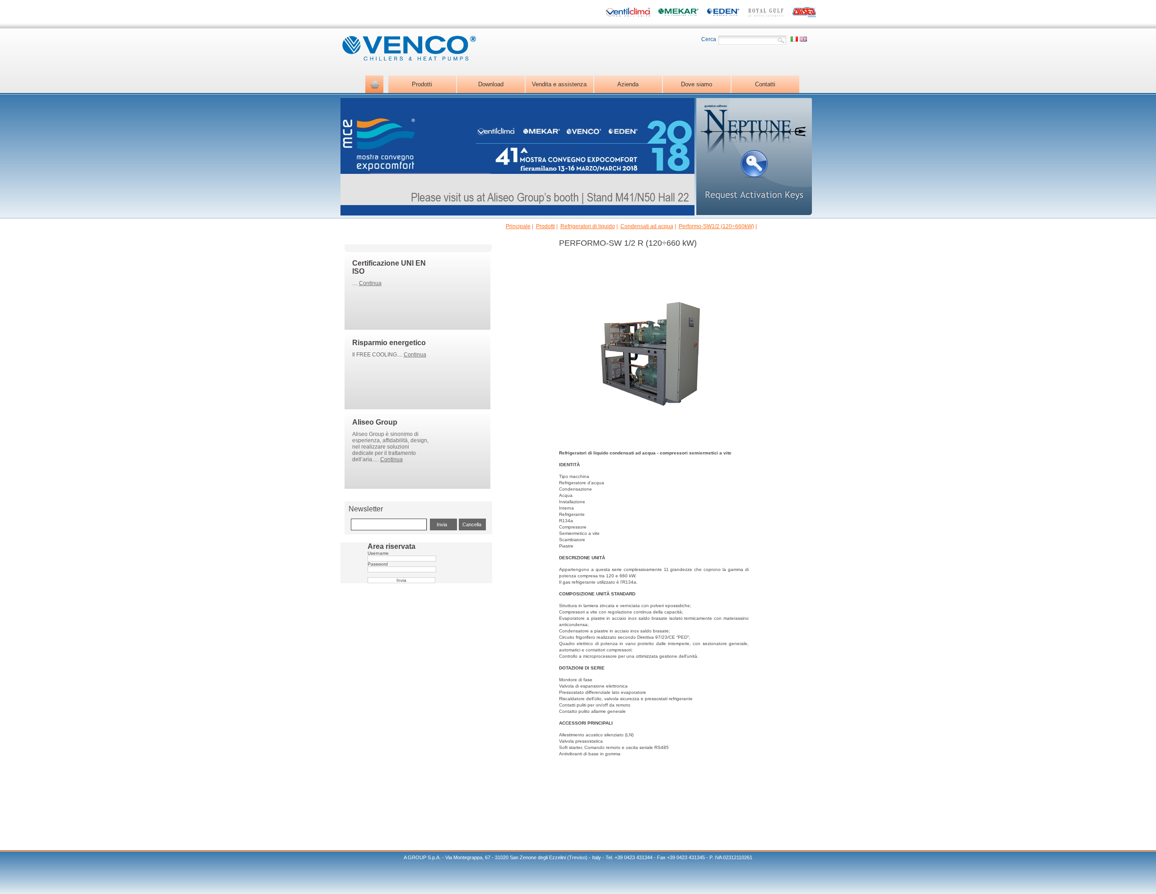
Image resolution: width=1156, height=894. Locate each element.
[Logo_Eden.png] (723, 13)
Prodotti (545, 226)
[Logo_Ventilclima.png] (628, 13)
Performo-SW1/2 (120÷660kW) (716, 226)
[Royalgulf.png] (766, 13)
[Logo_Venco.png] (408, 58)
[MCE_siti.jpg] (517, 213)
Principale (518, 226)
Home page (374, 84)
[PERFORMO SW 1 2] (649, 440)
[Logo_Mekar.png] (678, 13)
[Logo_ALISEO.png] (804, 13)
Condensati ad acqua (646, 226)
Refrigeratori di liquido (587, 226)
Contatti (765, 84)
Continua (370, 283)
